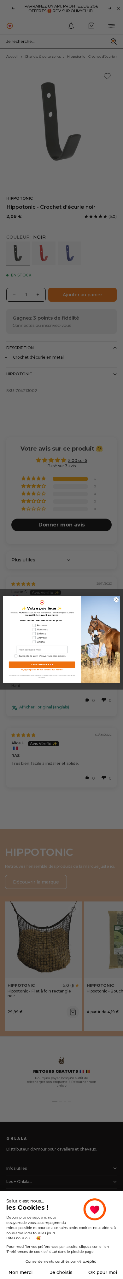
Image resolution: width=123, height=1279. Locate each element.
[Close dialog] (116, 599)
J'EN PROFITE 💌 (42, 664)
